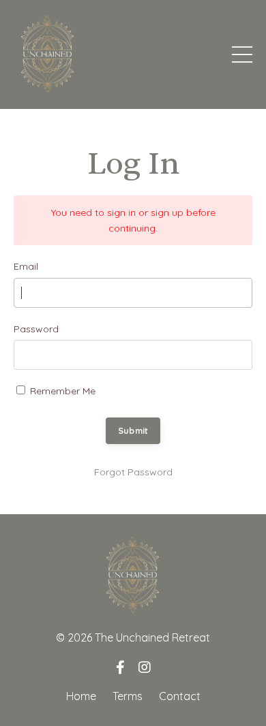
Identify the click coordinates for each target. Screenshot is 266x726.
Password (36, 329)
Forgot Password (133, 472)
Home (81, 696)
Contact (180, 696)
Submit (133, 430)
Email (26, 266)
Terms (128, 696)
